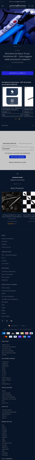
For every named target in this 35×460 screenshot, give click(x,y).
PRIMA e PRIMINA (6, 380)
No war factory (7, 443)
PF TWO (4, 374)
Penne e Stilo (6, 345)
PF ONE (4, 372)
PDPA (3, 310)
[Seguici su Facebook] (2, 321)
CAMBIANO (5, 364)
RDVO (3, 451)
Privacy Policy (6, 288)
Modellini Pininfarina (8, 397)
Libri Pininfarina (7, 395)
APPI (3, 305)
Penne (4, 391)
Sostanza (5, 455)
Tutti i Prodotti (7, 458)
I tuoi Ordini (5, 263)
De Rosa (4, 429)
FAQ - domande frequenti (9, 255)
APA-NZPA (5, 302)
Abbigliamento (6, 414)
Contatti (4, 260)
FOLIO (3, 382)
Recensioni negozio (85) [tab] (25, 143)
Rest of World (6, 316)
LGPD (3, 307)
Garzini (4, 433)
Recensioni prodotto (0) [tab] (9, 143)
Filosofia (4, 244)
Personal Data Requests (9, 290)
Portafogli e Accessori (9, 399)
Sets (3, 401)
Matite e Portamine (8, 351)
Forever (4, 431)
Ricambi (4, 355)
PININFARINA (5, 449)
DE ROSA (17, 50)
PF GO (3, 376)
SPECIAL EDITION (7, 387)
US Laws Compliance (8, 296)
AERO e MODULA (6, 378)
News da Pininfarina (7, 238)
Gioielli (4, 418)
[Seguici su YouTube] (11, 321)
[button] (19, 119)
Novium (4, 445)
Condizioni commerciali (8, 271)
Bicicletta (5, 403)
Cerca (3, 258)
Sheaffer (5, 453)
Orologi (4, 416)
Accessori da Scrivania (9, 347)
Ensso (4, 427)
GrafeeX (4, 435)
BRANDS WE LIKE (7, 421)
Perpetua (5, 447)
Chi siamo (4, 241)
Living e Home (6, 393)
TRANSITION (5, 362)
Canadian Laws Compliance (10, 299)
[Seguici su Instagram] (7, 321)
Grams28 (4, 437)
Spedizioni (5, 280)
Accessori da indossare (9, 412)
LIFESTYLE (5, 406)
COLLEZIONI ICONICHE (8, 358)
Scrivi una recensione (17, 157)
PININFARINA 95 (6, 384)
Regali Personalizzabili (9, 353)
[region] (17, 177)
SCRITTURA (5, 341)
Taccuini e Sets (6, 349)
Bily (3, 425)
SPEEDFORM (5, 366)
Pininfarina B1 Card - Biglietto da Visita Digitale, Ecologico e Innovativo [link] (12, 109)
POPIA (3, 313)
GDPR (3, 293)
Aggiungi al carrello (17, 73)
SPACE (4, 368)
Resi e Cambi (5, 277)
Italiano (23, 325)
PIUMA (4, 370)
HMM (3, 439)
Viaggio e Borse (6, 410)
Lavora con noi (6, 247)
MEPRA (4, 441)
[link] (12, 96)
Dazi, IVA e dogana (7, 274)
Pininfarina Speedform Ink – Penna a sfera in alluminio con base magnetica (12, 215)
